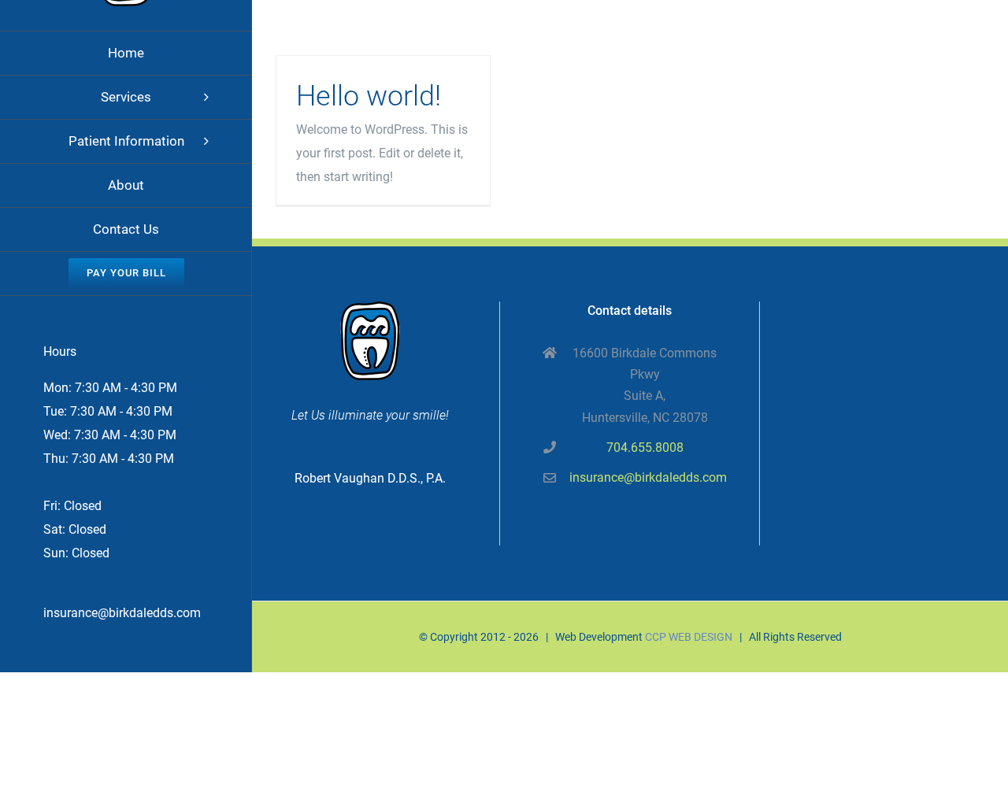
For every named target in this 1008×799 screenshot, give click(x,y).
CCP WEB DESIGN (688, 637)
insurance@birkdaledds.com (122, 612)
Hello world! (368, 96)
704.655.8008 (645, 447)
